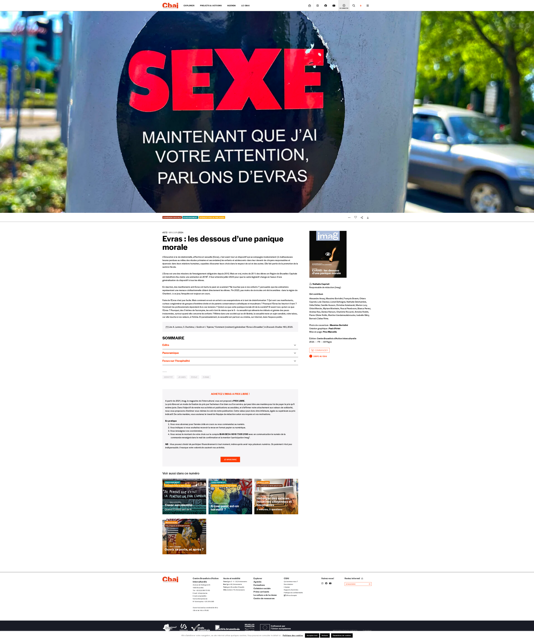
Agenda (231, 5)
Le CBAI (245, 5)
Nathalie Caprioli (321, 283)
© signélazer (367, 630)
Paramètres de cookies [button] (342, 635)
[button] (230, 459)
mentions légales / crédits (345, 630)
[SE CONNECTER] (344, 5)
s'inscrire (351, 584)
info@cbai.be (202, 593)
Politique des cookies (293, 635)
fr (361, 5)
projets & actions (211, 5)
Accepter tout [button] (312, 635)
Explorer (189, 5)
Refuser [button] (325, 635)
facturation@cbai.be (200, 598)
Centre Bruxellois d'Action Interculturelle (336, 338)
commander (321, 350)
